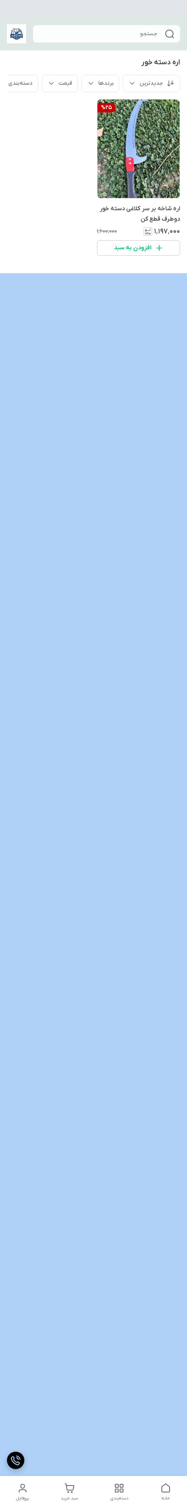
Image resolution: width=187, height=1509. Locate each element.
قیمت (65, 83)
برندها (106, 83)
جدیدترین (151, 83)
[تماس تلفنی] (15, 1460)
